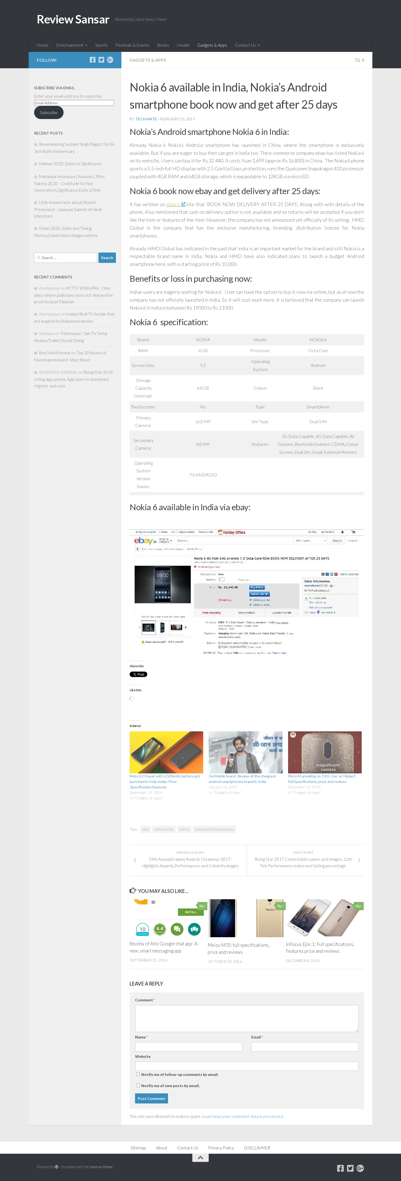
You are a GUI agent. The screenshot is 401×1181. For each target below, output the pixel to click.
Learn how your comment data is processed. (243, 1116)
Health (183, 45)
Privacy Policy (221, 1147)
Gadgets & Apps (212, 45)
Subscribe (49, 112)
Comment (145, 1000)
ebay (145, 829)
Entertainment (69, 45)
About (161, 1147)
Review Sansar (73, 19)
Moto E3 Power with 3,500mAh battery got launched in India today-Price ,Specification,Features (165, 781)
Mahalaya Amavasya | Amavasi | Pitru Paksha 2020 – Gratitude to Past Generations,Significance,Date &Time (69, 183)
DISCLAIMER (257, 1147)
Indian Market (164, 829)
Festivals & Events (132, 45)
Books (163, 45)
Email (257, 1037)
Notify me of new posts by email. (170, 1085)
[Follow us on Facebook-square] (92, 60)
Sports (101, 45)
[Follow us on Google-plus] (110, 60)
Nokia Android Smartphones (214, 829)
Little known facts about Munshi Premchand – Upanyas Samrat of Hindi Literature (67, 209)
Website (143, 1056)
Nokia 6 (184, 829)
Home (43, 45)
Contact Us (245, 45)
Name (141, 1037)
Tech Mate (146, 119)
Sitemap (138, 1147)
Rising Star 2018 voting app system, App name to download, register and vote (73, 379)
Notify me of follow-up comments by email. (180, 1074)
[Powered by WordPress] (56, 1167)
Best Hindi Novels (54, 352)
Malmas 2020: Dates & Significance (70, 163)
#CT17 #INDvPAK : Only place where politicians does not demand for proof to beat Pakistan (73, 295)
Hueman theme (101, 1167)
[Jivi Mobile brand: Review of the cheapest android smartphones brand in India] (245, 752)
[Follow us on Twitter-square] (101, 60)
